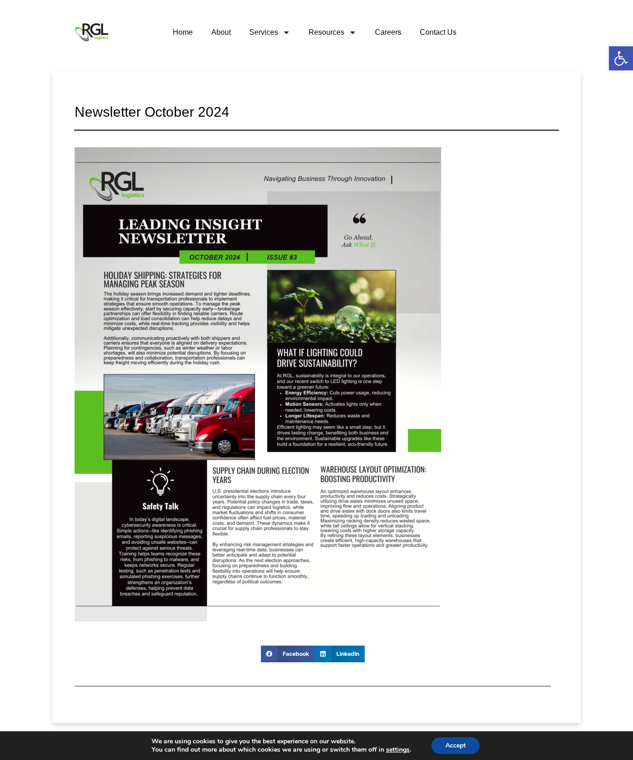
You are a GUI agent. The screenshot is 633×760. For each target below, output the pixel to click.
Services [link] (263, 32)
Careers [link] (388, 32)
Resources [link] (326, 32)
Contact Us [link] (438, 32)
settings (398, 750)
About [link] (221, 32)
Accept (455, 745)
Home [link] (183, 32)
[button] (288, 654)
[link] (621, 58)
